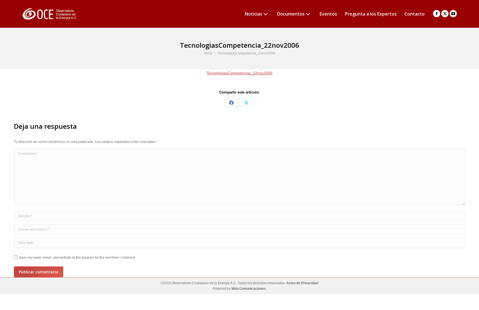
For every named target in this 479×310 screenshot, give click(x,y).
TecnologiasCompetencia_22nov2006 (239, 73)
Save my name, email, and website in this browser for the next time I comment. (77, 257)
